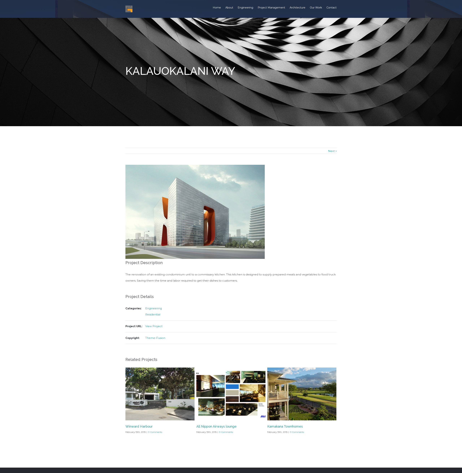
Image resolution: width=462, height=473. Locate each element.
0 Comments (155, 432)
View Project (153, 326)
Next (331, 151)
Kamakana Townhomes (214, 426)
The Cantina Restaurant (285, 426)
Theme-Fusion (155, 338)
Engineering (153, 308)
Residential (152, 314)
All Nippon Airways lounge (145, 426)
